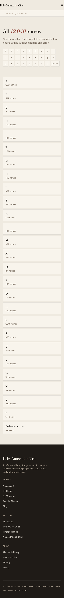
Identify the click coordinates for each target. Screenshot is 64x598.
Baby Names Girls (12, 5)
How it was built (10, 557)
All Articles (8, 521)
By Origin (7, 491)
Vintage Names (10, 531)
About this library (11, 552)
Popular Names (10, 501)
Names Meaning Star (13, 537)
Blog (5, 506)
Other (55, 63)
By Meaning (9, 496)
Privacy (6, 562)
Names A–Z (8, 486)
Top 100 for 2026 (11, 526)
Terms (6, 567)
